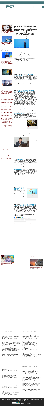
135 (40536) (15, 394)
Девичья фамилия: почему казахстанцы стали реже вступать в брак (19, 188)
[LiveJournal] (19, 217)
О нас (41, 399)
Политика (9, 355)
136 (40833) (13, 380)
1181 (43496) (35, 345)
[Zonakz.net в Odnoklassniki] (39, 5)
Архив (3, 399)
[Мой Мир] (17, 217)
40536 (8, 94)
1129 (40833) (34, 359)
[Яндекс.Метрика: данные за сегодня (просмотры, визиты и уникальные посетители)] (29, 403)
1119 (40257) (35, 380)
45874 (8, 50)
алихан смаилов (20, 218)
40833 (8, 78)
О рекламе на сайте (13, 399)
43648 (8, 33)
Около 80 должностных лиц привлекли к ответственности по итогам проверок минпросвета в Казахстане (6, 140)
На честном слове (20, 159)
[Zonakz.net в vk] (40, 5)
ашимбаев (25, 218)
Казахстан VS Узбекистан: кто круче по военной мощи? (10, 354)
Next (13, 258)
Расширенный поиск (22, 400)
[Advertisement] (22, 15)
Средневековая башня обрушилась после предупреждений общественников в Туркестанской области (6, 133)
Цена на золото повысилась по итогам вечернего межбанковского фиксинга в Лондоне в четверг (7, 159)
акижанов (15, 218)
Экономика (9, 359)
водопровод (29, 218)
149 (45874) (15, 370)
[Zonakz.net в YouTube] (36, 5)
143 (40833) (13, 355)
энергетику (21, 99)
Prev (2, 258)
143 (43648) (14, 359)
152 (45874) (15, 338)
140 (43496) (15, 377)
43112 (8, 264)
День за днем (3, 3)
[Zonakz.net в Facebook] (35, 5)
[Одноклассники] (16, 217)
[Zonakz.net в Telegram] (37, 5)
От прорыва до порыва (18, 169)
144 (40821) (15, 352)
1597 (6, 117)
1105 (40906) (35, 390)
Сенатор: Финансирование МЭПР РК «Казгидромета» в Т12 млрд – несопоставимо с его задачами (7, 122)
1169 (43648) (35, 349)
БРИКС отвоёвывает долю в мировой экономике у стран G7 (31, 389)
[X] (18, 217)
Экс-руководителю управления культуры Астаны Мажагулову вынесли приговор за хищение (6, 103)
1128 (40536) (35, 366)
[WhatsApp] (20, 217)
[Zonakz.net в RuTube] (41, 5)
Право (7, 3)
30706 (34, 196)
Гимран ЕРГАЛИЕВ (22, 36)
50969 (37, 268)
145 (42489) (15, 345)
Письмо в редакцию (7, 399)
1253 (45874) (36, 338)
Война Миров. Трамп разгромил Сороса (36, 267)
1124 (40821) (35, 373)
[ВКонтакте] (14, 217)
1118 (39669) (35, 387)
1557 (6, 120)
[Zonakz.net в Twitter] (34, 5)
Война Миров (32, 256)
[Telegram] (22, 217)
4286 (32, 36)
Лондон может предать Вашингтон (6, 263)
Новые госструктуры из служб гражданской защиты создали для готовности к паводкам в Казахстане (7, 126)
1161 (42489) (35, 356)
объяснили (15, 199)
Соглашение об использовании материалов (23, 399)
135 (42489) (15, 387)
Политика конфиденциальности (34, 399)
